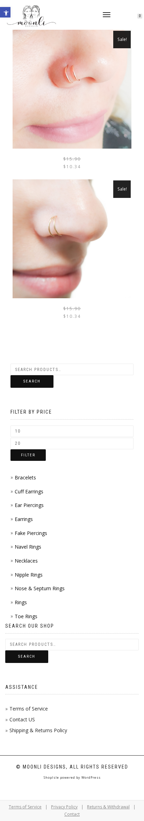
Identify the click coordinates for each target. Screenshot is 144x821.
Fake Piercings (31, 533)
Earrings (24, 519)
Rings (21, 602)
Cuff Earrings (29, 491)
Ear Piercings (29, 505)
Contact (72, 814)
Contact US (22, 719)
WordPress (90, 777)
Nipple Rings (29, 574)
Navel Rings (28, 546)
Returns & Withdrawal (108, 807)
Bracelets (25, 477)
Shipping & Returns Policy (38, 730)
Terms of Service (28, 708)
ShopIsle (52, 777)
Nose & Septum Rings (40, 588)
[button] (5, 12)
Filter (28, 455)
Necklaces (26, 560)
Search (32, 381)
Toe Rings (26, 616)
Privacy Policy (64, 807)
